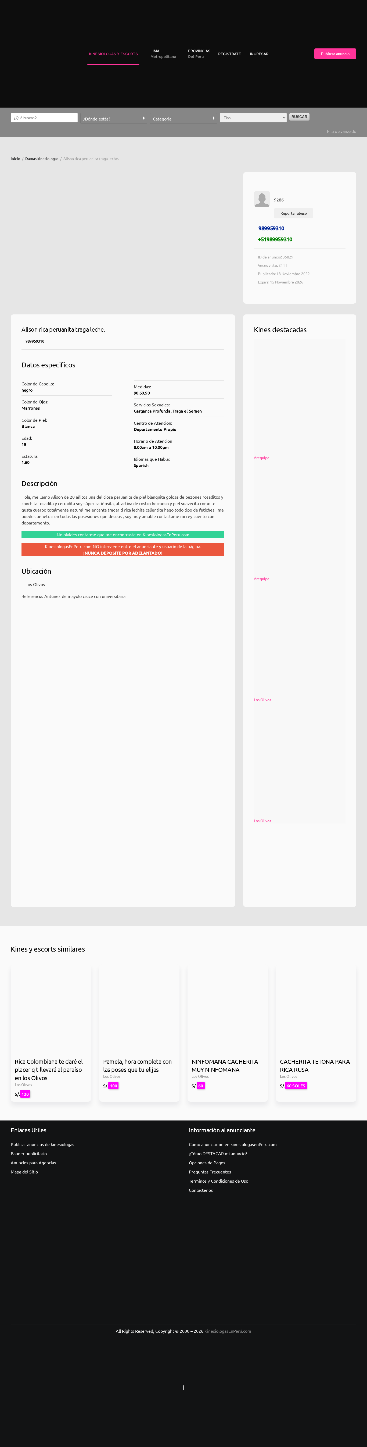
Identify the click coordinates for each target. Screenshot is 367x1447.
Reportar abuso (293, 213)
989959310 (271, 228)
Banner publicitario (29, 1153)
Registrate (229, 54)
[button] (161, 54)
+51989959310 (275, 239)
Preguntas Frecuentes (210, 1171)
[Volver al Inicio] (33, 54)
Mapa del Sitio (24, 1171)
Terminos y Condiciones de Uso (218, 1180)
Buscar (299, 117)
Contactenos (201, 1190)
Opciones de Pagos (207, 1162)
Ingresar (259, 54)
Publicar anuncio (335, 53)
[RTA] (148, 1387)
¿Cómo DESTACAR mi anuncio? (218, 1153)
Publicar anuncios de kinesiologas (42, 1144)
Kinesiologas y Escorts (113, 54)
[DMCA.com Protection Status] (218, 1387)
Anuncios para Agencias (33, 1162)
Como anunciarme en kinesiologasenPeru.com (233, 1144)
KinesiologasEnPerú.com (227, 1330)
